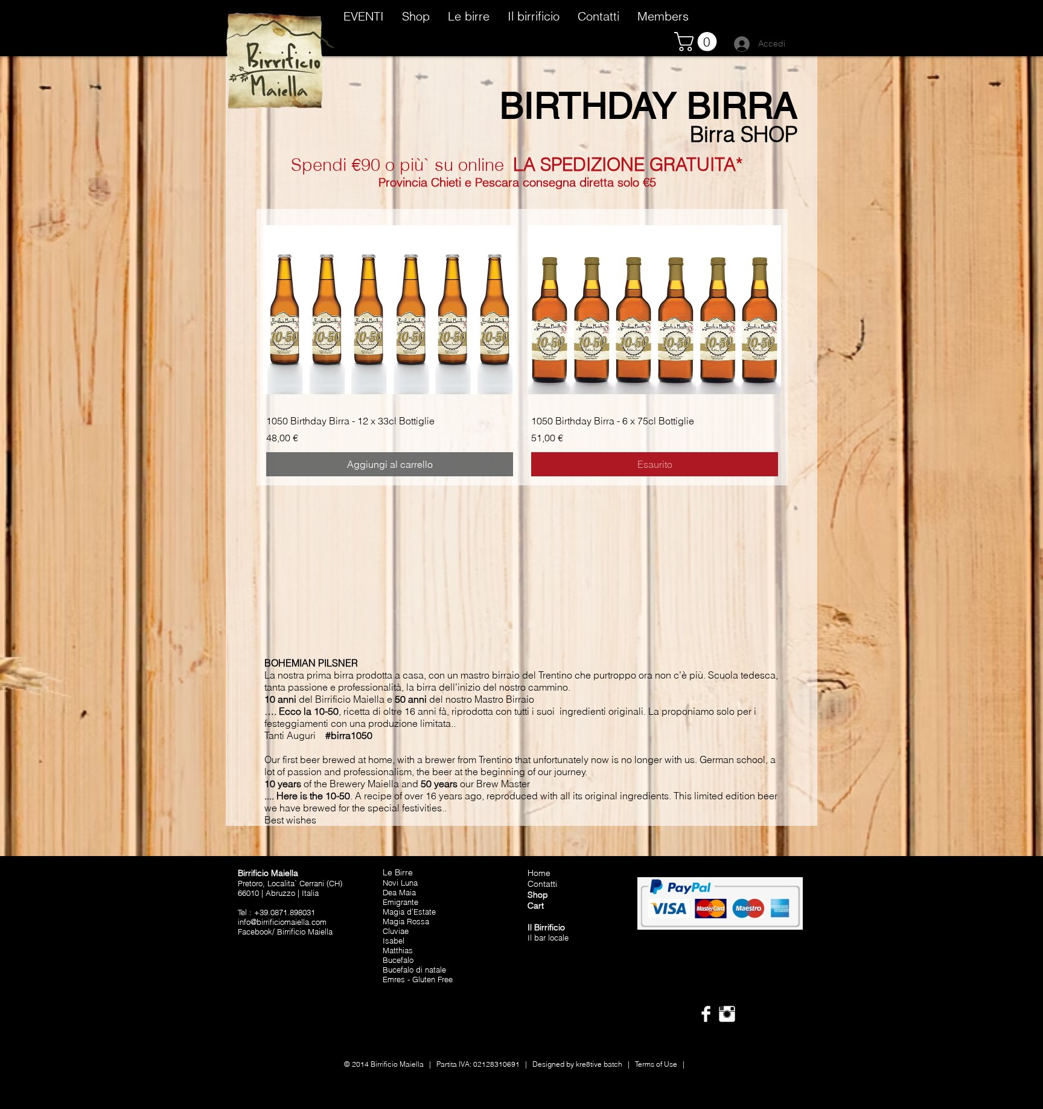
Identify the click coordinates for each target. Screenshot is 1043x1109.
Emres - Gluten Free (418, 979)
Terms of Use (656, 1064)
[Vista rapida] (389, 309)
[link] (697, 41)
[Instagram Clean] (727, 1014)
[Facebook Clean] (706, 1014)
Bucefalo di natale (414, 969)
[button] (416, 14)
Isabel (393, 940)
